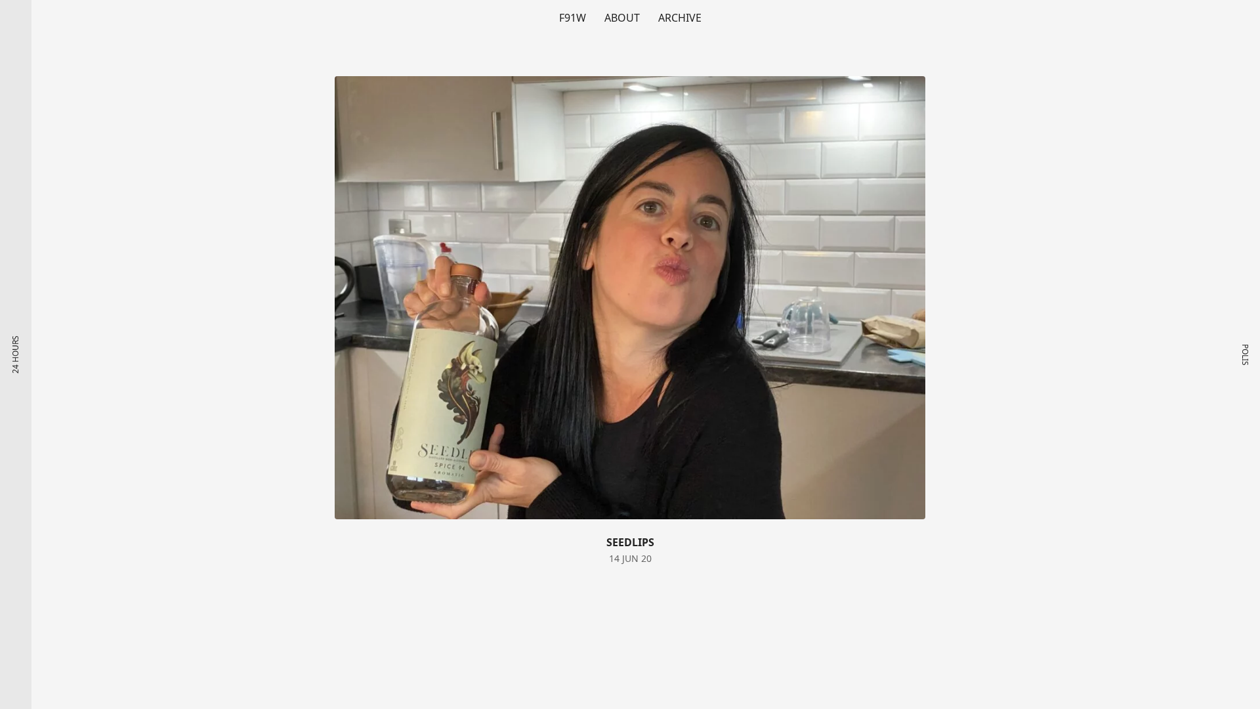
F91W (572, 18)
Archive (680, 18)
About (622, 18)
